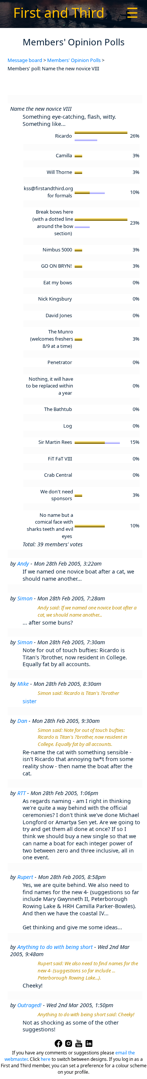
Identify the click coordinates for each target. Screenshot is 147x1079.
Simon (24, 598)
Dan (22, 720)
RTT (21, 793)
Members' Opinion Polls (74, 60)
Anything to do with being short (55, 946)
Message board (25, 60)
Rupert (25, 877)
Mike (23, 683)
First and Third (58, 12)
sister (30, 701)
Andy (23, 563)
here (46, 1059)
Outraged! (29, 1005)
